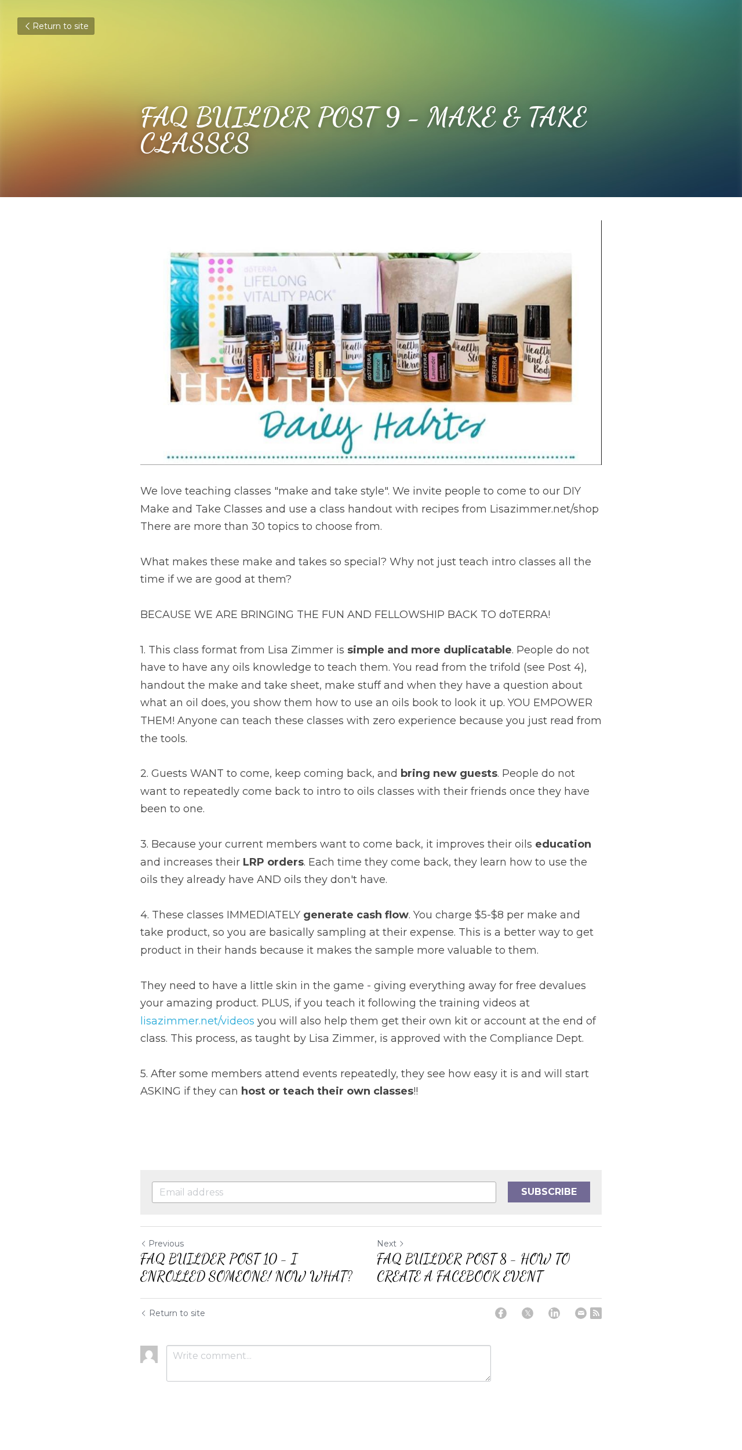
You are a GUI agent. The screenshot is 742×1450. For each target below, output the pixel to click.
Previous (166, 1243)
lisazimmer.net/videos (197, 1021)
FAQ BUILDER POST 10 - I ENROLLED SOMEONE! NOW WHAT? (246, 1268)
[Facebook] (501, 1313)
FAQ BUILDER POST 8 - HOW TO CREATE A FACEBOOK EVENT (473, 1268)
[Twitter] (527, 1313)
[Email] (581, 1313)
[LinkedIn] (554, 1313)
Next (387, 1243)
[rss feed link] (596, 1313)
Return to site (60, 26)
